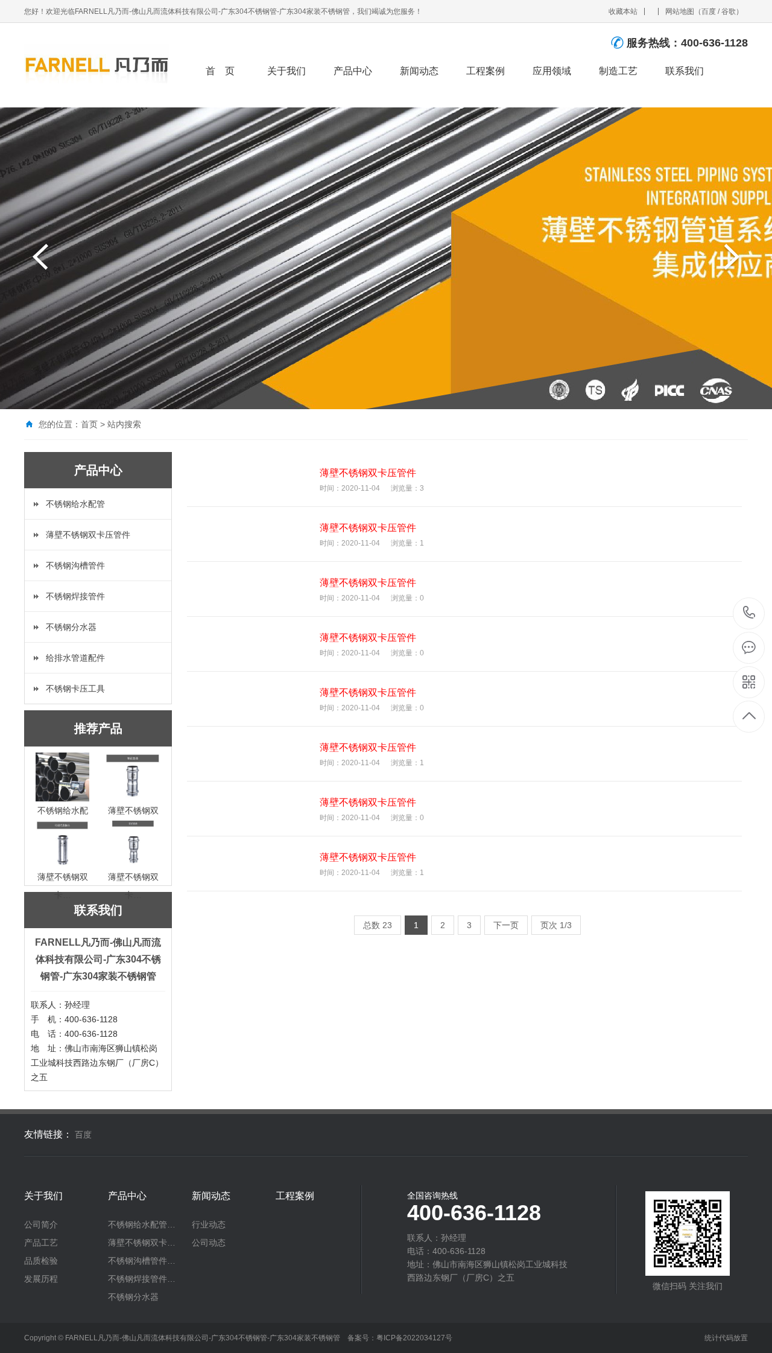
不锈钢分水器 (71, 627)
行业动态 (209, 1224)
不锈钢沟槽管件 (75, 565)
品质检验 (41, 1260)
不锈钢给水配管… (142, 1224)
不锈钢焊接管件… (142, 1279)
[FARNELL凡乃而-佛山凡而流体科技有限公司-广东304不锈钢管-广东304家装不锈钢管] (96, 59)
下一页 (506, 925)
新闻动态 (419, 71)
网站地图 (679, 11)
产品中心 (353, 71)
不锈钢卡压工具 (75, 688)
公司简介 (41, 1224)
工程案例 (485, 71)
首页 (89, 424)
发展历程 (41, 1279)
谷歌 (728, 11)
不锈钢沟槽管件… (142, 1260)
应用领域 (552, 71)
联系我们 (684, 71)
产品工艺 (41, 1242)
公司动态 (209, 1242)
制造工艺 (618, 71)
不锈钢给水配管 (75, 504)
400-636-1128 (749, 613)
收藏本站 (623, 11)
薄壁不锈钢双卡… (142, 1242)
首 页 (220, 71)
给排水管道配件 (75, 658)
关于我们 (286, 71)
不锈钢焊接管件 (75, 596)
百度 (708, 11)
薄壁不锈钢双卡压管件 (88, 535)
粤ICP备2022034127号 (414, 1338)
